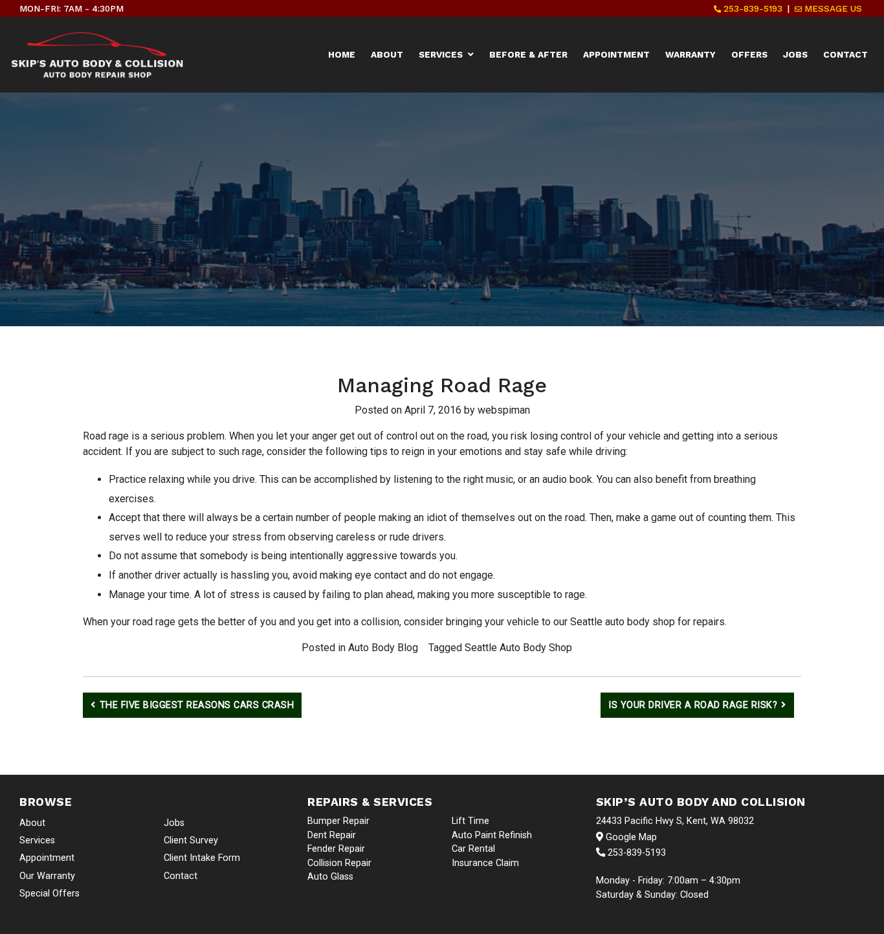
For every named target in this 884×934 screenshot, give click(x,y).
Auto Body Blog (383, 647)
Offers (749, 54)
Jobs (795, 54)
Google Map (630, 837)
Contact (845, 54)
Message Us (832, 8)
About (387, 54)
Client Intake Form (202, 857)
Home (341, 54)
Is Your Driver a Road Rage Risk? (692, 705)
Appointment (616, 54)
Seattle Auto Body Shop (518, 647)
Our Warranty (47, 876)
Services (441, 54)
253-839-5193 (751, 8)
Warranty (690, 54)
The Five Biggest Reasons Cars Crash (197, 705)
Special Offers (49, 893)
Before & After (528, 54)
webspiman (504, 410)
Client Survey (191, 840)
